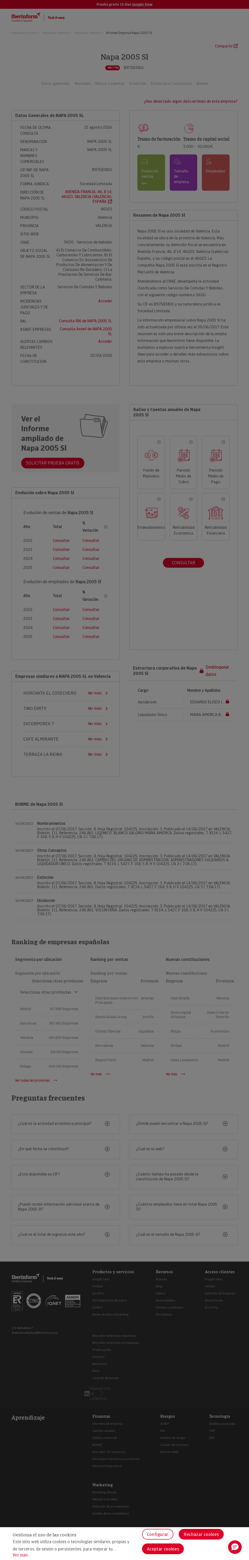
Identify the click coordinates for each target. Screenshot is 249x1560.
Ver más (20, 1555)
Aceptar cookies (163, 1549)
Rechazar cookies (201, 1534)
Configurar (158, 1534)
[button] (235, 1547)
